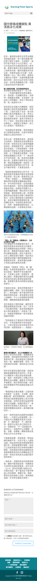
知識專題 (27, 560)
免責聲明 (18, 567)
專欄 (8, 562)
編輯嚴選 (22, 30)
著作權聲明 (9, 567)
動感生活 (25, 562)
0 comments (11, 33)
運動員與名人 (17, 560)
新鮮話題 (8, 560)
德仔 (7, 30)
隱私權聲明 (23, 565)
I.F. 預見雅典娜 (12, 565)
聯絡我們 (26, 567)
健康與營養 (16, 562)
